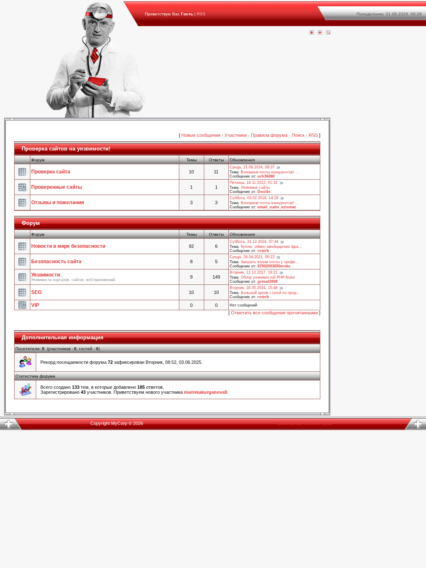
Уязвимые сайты (255, 187)
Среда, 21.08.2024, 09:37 (252, 167)
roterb (263, 251)
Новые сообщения (200, 135)
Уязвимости (45, 275)
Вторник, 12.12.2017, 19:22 (253, 272)
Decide (264, 192)
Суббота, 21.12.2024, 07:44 (254, 242)
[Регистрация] (320, 32)
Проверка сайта (50, 172)
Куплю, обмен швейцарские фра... (271, 246)
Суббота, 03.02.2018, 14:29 (254, 198)
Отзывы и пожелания (57, 202)
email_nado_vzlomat (277, 207)
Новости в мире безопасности (68, 246)
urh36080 (266, 176)
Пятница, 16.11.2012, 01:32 (253, 182)
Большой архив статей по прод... (270, 293)
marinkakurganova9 (205, 392)
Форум (31, 223)
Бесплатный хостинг (298, 423)
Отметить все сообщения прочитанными (274, 312)
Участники (236, 135)
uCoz (327, 423)
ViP (35, 305)
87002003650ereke (274, 266)
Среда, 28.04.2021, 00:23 (252, 257)
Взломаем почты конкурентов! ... (270, 172)
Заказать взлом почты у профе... (270, 262)
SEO (36, 292)
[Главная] (312, 32)
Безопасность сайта (56, 261)
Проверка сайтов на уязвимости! (66, 149)
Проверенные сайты (56, 187)
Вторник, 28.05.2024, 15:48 (253, 288)
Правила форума (269, 135)
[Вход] (328, 32)
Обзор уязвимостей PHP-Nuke (268, 277)
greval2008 (267, 281)
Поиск (298, 135)
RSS (201, 14)
